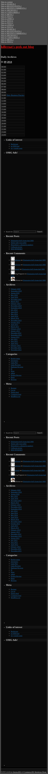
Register (13, 388)
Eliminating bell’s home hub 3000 (22, 241)
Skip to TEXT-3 (7, 23)
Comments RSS (29, 772)
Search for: (9, 232)
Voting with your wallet (18, 243)
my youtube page (16, 148)
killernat (17, 260)
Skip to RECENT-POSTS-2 (11, 6)
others (13, 373)
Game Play (14, 363)
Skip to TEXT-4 (7, 21)
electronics (14, 361)
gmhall (17, 269)
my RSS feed (15, 146)
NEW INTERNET (17, 249)
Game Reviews (16, 365)
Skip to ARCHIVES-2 (9, 10)
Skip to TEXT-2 (7, 17)
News (12, 371)
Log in (13, 390)
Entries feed (15, 392)
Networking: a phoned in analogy (22, 245)
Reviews (13, 379)
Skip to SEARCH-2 (8, 4)
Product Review (16, 375)
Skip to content (7, 2)
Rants (13, 377)
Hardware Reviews (17, 367)
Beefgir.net (14, 144)
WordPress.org (15, 396)
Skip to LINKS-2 (7, 19)
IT (11, 369)
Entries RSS (17, 772)
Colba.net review (16, 247)
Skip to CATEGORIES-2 (10, 12)
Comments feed (16, 394)
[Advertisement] (13, 193)
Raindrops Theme (40, 772)
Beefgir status (15, 358)
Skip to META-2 (7, 15)
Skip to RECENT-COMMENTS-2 (13, 8)
